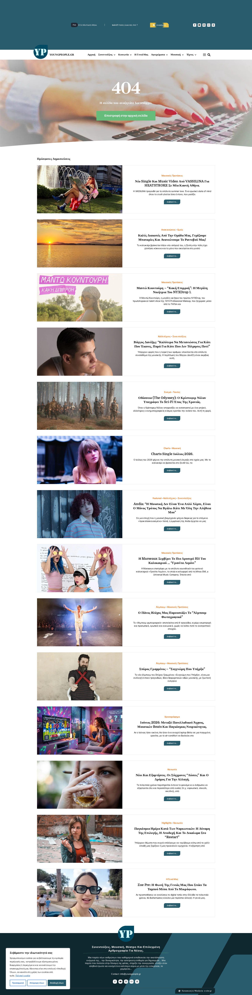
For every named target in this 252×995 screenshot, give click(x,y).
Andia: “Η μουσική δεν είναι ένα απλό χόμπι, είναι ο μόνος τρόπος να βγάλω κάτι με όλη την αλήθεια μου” (172, 508)
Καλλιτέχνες (164, 336)
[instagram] (204, 25)
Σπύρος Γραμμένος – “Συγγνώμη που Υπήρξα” (172, 669)
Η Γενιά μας (172, 879)
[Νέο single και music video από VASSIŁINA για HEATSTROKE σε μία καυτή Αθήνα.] (79, 167)
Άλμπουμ (160, 607)
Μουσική (176, 448)
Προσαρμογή (18, 983)
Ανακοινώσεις (168, 229)
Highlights (167, 823)
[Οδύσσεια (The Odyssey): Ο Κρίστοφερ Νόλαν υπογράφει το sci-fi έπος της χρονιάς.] (79, 384)
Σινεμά (167, 392)
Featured (157, 498)
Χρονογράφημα (172, 716)
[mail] (208, 25)
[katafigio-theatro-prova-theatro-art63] (126, 927)
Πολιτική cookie (22, 975)
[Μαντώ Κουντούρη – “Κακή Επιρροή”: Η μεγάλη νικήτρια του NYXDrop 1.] (79, 275)
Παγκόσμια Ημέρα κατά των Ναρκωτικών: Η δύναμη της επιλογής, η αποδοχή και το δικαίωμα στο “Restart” (172, 833)
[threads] (213, 25)
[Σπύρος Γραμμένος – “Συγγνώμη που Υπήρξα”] (79, 654)
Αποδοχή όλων (57, 983)
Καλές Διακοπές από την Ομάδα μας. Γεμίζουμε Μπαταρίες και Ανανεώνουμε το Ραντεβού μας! (87, 25)
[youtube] (199, 25)
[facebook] (194, 25)
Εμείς (180, 229)
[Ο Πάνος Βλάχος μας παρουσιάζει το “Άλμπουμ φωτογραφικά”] (79, 600)
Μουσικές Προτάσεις (172, 175)
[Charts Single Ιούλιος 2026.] (79, 438)
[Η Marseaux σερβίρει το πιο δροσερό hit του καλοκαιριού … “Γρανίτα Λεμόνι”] (79, 546)
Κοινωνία (172, 769)
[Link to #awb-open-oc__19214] (204, 54)
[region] (38, 968)
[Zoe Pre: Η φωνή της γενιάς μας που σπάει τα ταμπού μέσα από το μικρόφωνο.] (79, 871)
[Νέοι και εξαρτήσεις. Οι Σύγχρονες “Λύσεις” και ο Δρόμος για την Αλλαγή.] (79, 763)
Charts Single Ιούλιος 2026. (172, 454)
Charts (167, 448)
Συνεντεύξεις (179, 336)
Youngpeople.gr (62, 54)
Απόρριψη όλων (37, 983)
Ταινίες (176, 392)
